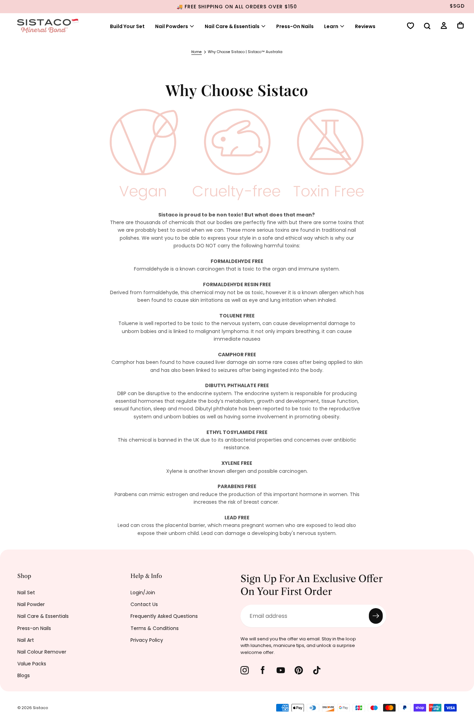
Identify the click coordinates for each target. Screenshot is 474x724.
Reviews (365, 26)
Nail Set (26, 592)
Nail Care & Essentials (43, 616)
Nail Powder (31, 604)
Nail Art (25, 640)
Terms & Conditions (154, 628)
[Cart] (460, 26)
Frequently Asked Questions (164, 616)
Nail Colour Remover (41, 652)
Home (196, 51)
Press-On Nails (295, 26)
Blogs (23, 675)
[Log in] (444, 26)
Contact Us (144, 604)
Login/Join (142, 592)
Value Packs (31, 664)
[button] (427, 27)
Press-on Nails (34, 628)
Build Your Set (127, 26)
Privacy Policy (146, 640)
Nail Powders (171, 26)
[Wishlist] (410, 26)
